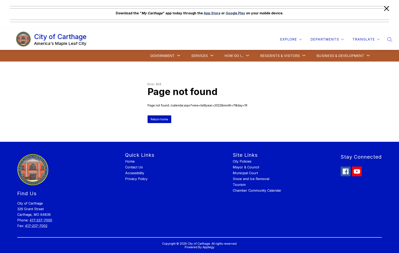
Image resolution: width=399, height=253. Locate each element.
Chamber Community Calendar (257, 190)
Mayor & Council (246, 167)
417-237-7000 (41, 220)
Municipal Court (245, 173)
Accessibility (134, 173)
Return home (159, 119)
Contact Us (134, 167)
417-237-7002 (36, 226)
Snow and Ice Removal (251, 179)
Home (130, 161)
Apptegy (208, 247)
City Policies (242, 161)
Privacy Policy (136, 179)
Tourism (239, 184)
